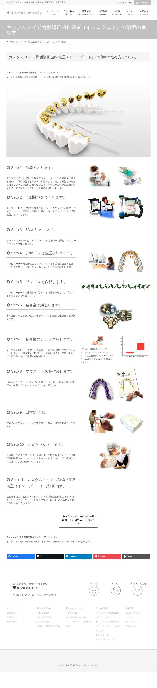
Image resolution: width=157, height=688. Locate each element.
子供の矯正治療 (42, 613)
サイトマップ (130, 622)
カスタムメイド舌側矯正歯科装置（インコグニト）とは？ (78, 518)
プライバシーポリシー (105, 635)
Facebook (131, 626)
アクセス (129, 617)
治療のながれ (11, 622)
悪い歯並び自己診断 (74, 608)
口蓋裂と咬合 (71, 613)
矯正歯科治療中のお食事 (76, 617)
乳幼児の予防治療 (43, 608)
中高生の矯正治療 (43, 617)
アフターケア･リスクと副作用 (78, 622)
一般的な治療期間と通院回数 (48, 626)
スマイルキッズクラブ (105, 639)
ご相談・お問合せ (132, 613)
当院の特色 (11, 613)
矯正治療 (10, 617)
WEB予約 (144, 2)
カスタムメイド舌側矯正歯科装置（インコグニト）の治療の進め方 (108, 626)
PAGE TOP (150, 664)
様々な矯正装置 (102, 608)
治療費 (68, 626)
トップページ (11, 608)
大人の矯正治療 (42, 622)
